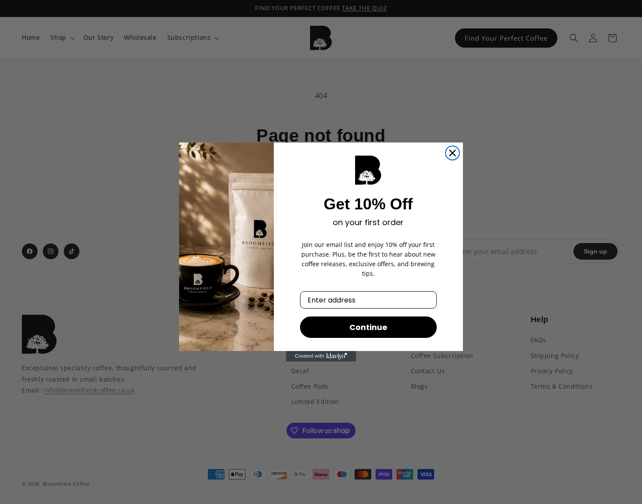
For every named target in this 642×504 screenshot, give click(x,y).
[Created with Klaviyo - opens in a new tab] (321, 356)
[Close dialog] (452, 153)
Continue (368, 327)
